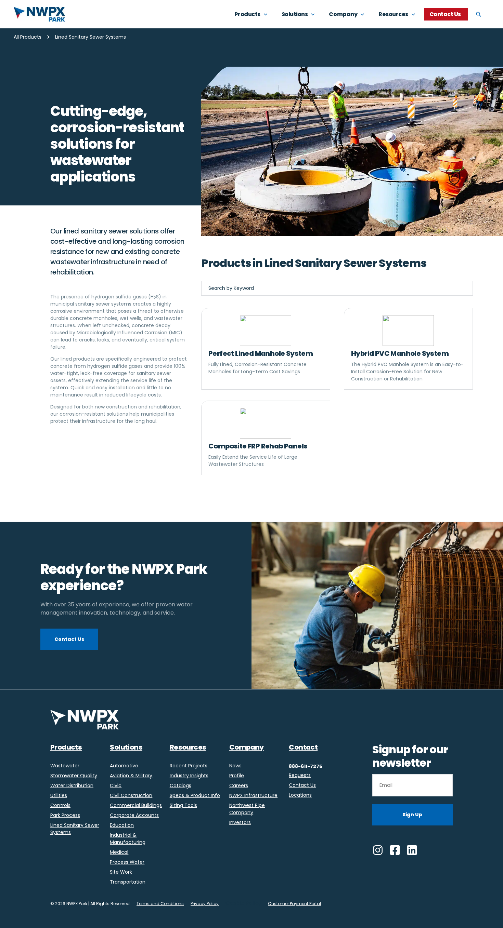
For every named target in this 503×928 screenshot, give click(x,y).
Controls (60, 805)
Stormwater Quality (73, 775)
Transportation (127, 881)
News (235, 765)
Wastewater (64, 765)
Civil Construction (131, 795)
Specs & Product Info (195, 795)
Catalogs (180, 785)
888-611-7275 (305, 766)
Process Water (127, 862)
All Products (27, 36)
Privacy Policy (205, 903)
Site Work (121, 872)
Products (66, 747)
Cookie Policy (243, 903)
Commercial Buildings (136, 805)
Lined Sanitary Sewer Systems (74, 829)
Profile (236, 775)
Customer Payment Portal (294, 903)
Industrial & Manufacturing (127, 839)
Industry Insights (189, 775)
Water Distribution (71, 785)
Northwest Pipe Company (247, 809)
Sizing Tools (183, 805)
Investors (240, 822)
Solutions (126, 747)
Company (246, 747)
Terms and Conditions (160, 903)
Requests (300, 775)
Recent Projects (188, 765)
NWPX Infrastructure (253, 795)
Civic (115, 785)
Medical (119, 852)
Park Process (65, 815)
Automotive (124, 765)
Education (122, 825)
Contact (303, 747)
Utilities (58, 795)
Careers (238, 785)
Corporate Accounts (134, 815)
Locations (300, 795)
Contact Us (302, 785)
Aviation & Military (131, 775)
